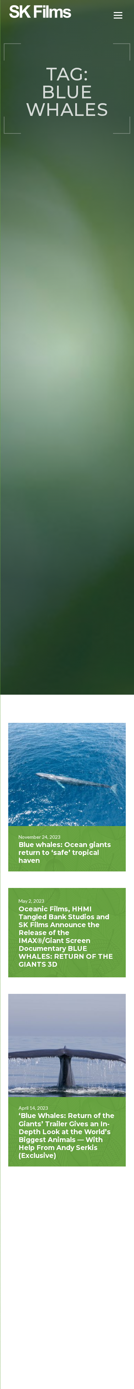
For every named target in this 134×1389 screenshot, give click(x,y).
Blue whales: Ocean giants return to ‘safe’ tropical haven (65, 852)
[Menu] (118, 14)
